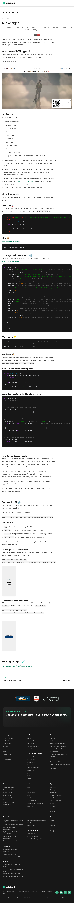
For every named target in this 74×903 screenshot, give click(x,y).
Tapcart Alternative (8, 787)
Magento (29, 795)
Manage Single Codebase (58, 746)
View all (29, 778)
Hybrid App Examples (33, 823)
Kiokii (28, 773)
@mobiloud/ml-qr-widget (11, 241)
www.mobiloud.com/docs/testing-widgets (17, 666)
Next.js (52, 831)
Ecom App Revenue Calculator (12, 857)
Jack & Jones (31, 759)
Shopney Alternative (9, 792)
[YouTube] (69, 892)
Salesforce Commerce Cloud (35, 803)
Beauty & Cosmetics (56, 795)
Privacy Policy (35, 891)
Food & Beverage (55, 800)
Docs (3, 18)
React (52, 820)
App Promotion (54, 759)
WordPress (30, 798)
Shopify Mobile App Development (13, 824)
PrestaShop (30, 806)
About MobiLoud (8, 738)
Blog (4, 751)
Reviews (5, 746)
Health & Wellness (55, 798)
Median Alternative (8, 795)
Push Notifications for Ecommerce (13, 841)
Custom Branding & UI (56, 751)
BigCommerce (31, 790)
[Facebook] (61, 892)
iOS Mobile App (31, 833)
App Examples (7, 749)
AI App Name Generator (10, 854)
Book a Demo (31, 749)
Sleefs (28, 776)
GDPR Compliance (46, 891)
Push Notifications (55, 741)
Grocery (52, 803)
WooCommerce (31, 800)
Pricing (29, 738)
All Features (53, 738)
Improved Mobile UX (56, 749)
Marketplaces (54, 790)
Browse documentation (11, 12)
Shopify (29, 787)
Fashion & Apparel (55, 792)
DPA (4, 894)
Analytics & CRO (55, 761)
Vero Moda (30, 765)
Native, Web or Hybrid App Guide (13, 876)
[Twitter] (57, 892)
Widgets (9, 18)
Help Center (30, 743)
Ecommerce (53, 787)
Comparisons (7, 754)
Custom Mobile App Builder (35, 839)
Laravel (52, 825)
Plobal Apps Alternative (10, 790)
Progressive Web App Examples (36, 820)
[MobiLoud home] (9, 3)
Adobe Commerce (32, 792)
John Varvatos (31, 757)
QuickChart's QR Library (24, 181)
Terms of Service (23, 891)
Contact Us (6, 741)
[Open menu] (70, 3)
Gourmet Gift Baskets (33, 767)
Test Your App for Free (33, 746)
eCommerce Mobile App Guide (12, 873)
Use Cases (6, 757)
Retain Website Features (57, 743)
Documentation (31, 741)
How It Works (7, 759)
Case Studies (7, 743)
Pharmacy (53, 806)
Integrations (53, 768)
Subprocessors (12, 894)
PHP (51, 828)
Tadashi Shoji (31, 762)
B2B (51, 809)
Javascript (53, 823)
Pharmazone (30, 770)
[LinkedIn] (65, 892)
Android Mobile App (33, 836)
